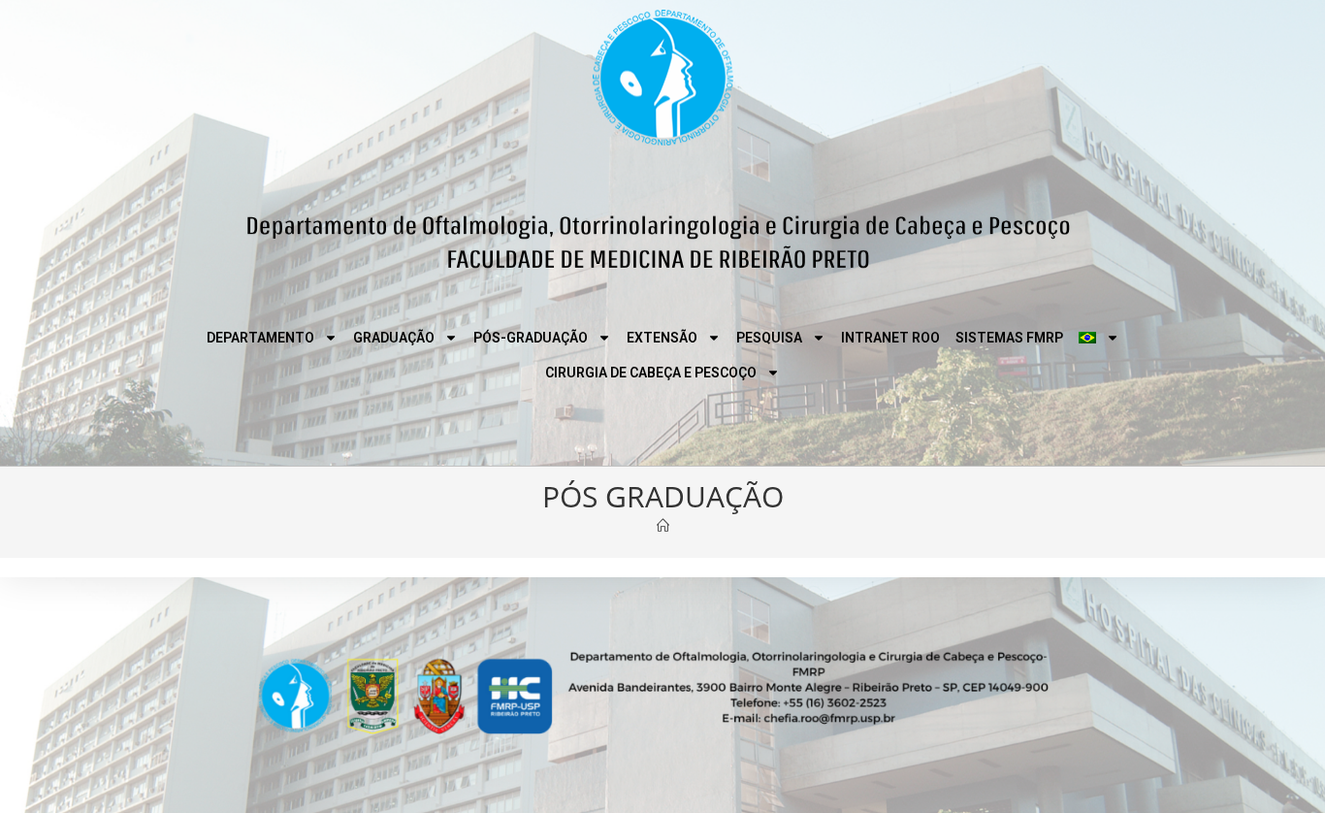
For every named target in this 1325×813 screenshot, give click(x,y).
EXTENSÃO (662, 337)
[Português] (1099, 337)
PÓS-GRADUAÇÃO (530, 337)
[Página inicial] (663, 526)
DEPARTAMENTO (260, 337)
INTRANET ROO (890, 337)
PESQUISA (769, 337)
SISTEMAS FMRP (1009, 337)
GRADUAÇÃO (394, 337)
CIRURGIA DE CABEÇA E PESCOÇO (651, 372)
